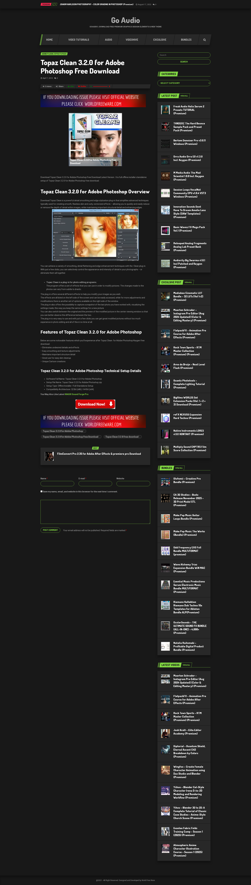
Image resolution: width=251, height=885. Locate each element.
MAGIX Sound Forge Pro (76, 394)
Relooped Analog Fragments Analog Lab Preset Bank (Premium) (189, 247)
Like (72, 86)
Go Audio (125, 20)
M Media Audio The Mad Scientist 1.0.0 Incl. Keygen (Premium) (188, 176)
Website (120, 478)
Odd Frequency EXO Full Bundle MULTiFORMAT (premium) (187, 551)
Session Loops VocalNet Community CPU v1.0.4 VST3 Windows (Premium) (189, 193)
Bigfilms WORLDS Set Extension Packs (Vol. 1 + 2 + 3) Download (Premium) (189, 401)
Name (44, 478)
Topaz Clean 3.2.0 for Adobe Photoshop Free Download (82, 66)
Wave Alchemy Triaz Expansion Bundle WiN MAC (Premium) (189, 568)
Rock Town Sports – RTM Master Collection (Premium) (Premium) (187, 351)
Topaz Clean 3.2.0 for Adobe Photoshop (63, 431)
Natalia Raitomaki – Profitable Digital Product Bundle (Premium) (188, 646)
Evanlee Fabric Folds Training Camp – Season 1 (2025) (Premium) (188, 831)
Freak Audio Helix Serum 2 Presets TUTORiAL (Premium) (188, 110)
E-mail (82, 478)
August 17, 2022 (144, 4)
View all (184, 96)
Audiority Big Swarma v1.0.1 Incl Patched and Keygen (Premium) (189, 264)
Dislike (83, 86)
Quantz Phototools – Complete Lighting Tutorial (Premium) (189, 384)
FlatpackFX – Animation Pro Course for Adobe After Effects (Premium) (189, 334)
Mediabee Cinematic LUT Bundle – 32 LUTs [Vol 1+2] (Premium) (188, 296)
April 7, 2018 (48, 78)
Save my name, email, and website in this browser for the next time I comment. (80, 491)
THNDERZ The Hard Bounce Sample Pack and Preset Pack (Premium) (189, 127)
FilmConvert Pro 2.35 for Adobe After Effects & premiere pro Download (99, 453)
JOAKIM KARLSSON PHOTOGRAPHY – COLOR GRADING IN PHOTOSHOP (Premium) (96, 4)
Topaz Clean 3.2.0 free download (121, 436)
